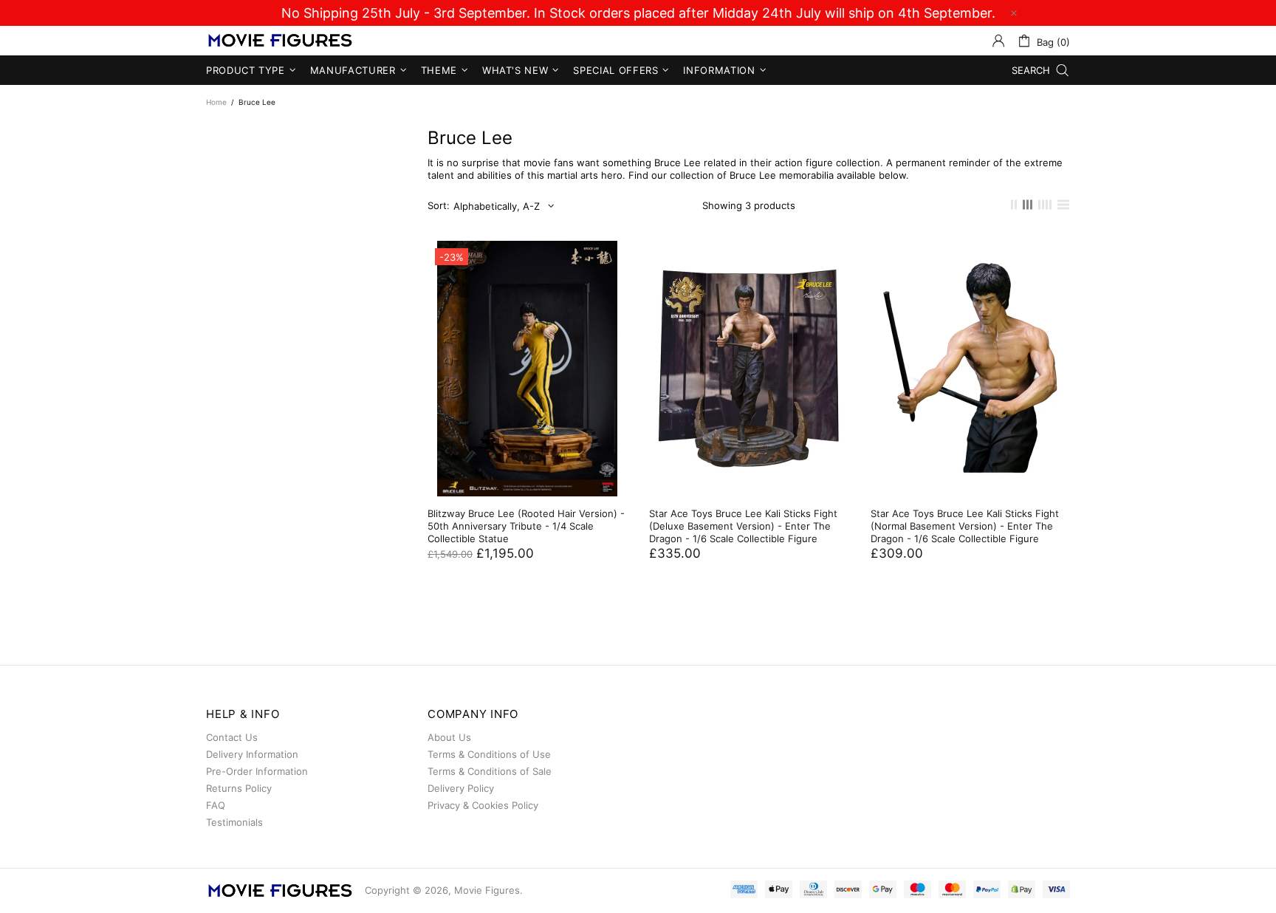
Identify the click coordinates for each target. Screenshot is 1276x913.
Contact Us (232, 737)
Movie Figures (280, 41)
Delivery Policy (461, 788)
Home (216, 102)
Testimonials (234, 822)
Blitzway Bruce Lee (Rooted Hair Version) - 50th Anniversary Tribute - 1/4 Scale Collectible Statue (526, 525)
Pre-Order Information (257, 771)
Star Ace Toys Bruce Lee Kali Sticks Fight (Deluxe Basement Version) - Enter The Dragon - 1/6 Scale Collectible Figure (743, 525)
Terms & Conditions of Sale (490, 771)
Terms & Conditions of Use (489, 754)
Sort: (439, 205)
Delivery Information (252, 754)
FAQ (215, 805)
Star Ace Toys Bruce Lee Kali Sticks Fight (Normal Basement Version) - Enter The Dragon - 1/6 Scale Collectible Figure (965, 525)
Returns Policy (239, 788)
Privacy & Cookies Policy (483, 805)
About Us (449, 737)
